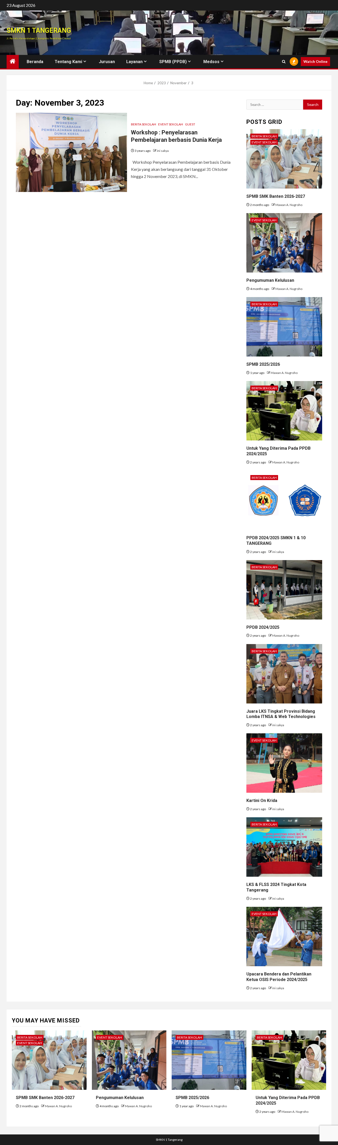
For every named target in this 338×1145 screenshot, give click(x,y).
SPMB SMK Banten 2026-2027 (275, 196)
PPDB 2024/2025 (262, 627)
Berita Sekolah (143, 124)
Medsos (211, 61)
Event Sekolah (170, 124)
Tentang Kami (68, 61)
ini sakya (163, 151)
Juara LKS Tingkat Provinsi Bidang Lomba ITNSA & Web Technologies (281, 714)
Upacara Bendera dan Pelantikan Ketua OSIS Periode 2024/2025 (278, 977)
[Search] (283, 62)
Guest (190, 124)
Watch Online (315, 61)
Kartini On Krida (261, 800)
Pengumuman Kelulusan (270, 280)
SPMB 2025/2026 (263, 364)
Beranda (35, 61)
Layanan (134, 61)
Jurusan (107, 61)
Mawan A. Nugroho (288, 205)
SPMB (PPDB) (173, 61)
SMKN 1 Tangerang (39, 30)
